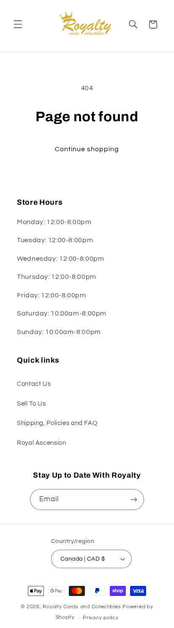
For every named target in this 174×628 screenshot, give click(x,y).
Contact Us (34, 384)
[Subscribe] (134, 499)
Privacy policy (100, 617)
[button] (17, 24)
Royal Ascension (41, 443)
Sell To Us (31, 404)
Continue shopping (87, 149)
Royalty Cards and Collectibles (82, 606)
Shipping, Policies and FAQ (57, 423)
